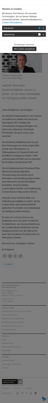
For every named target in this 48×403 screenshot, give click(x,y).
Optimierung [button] (9, 34)
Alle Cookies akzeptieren (24, 49)
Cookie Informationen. (12, 22)
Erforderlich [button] (9, 28)
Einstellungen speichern (24, 44)
